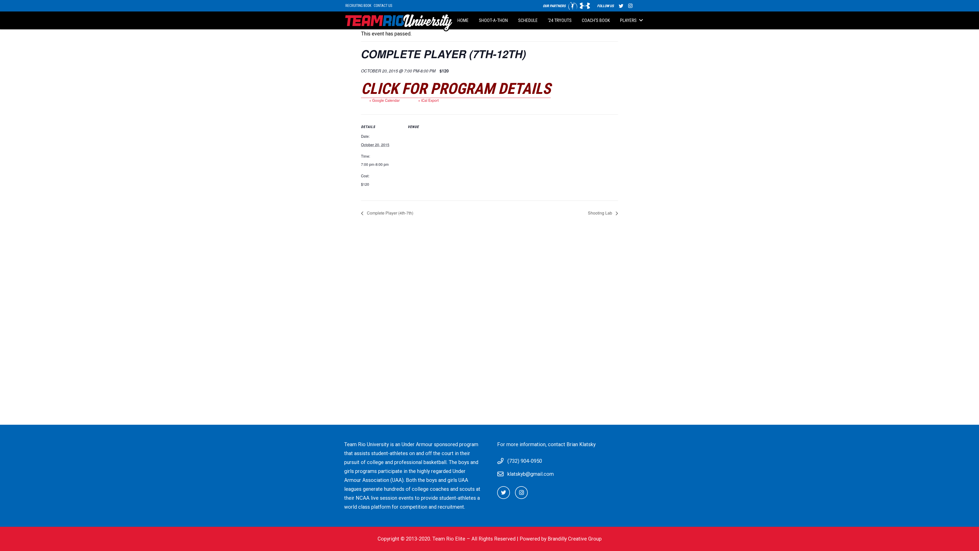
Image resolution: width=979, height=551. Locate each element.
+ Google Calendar (384, 100)
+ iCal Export (428, 100)
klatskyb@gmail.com (530, 474)
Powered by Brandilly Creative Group (561, 539)
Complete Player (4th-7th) (389, 213)
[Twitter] (621, 5)
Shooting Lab (600, 213)
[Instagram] (630, 5)
